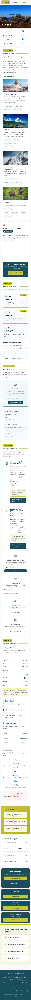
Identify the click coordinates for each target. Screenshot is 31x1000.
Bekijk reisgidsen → (15, 631)
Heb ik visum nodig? (10, 842)
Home (3, 991)
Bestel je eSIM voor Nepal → (17, 500)
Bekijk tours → (15, 883)
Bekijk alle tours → (15, 272)
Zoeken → (16, 570)
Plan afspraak (15, 908)
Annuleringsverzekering (11, 593)
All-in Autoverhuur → (15, 402)
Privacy (18, 991)
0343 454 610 (16, 987)
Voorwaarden (25, 991)
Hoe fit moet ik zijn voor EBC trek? (14, 849)
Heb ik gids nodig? (9, 855)
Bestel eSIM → (15, 878)
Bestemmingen (11, 991)
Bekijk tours (15, 919)
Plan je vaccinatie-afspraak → (17, 545)
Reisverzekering (9, 589)
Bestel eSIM (15, 896)
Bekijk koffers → (15, 612)
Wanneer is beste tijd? (10, 861)
